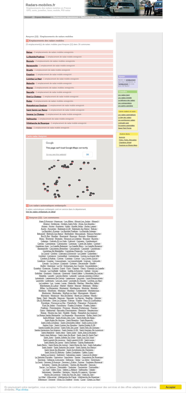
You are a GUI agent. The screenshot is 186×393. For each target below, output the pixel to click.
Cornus (77, 258)
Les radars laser (124, 95)
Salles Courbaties (73, 352)
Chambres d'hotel (125, 142)
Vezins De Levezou (52, 375)
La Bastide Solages (88, 231)
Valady (92, 370)
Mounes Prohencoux (80, 308)
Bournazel (64, 236)
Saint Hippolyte (47, 332)
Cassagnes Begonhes (59, 248)
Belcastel (41, 234)
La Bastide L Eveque (50, 231)
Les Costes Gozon (90, 258)
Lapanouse (70, 278)
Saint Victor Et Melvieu (54, 352)
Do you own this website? (56, 155)
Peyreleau (45, 303)
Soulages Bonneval (94, 362)
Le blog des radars (124, 117)
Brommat (50, 239)
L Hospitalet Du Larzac (93, 273)
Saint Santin (47, 347)
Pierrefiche (71, 303)
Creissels (96, 261)
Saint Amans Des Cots (65, 318)
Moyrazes (45, 295)
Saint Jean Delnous (48, 335)
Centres (54, 253)
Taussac (92, 365)
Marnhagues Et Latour (49, 286)
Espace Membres (42, 17)
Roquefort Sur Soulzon (87, 313)
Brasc (41, 239)
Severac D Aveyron (52, 362)
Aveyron (122, 137)
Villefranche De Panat (67, 377)
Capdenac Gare (42, 246)
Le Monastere (52, 288)
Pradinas (44, 308)
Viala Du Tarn (88, 375)
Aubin (67, 226)
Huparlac (42, 276)
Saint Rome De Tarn (77, 345)
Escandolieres (91, 266)
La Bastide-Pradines (35, 57)
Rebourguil (50, 310)
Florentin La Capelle (95, 268)
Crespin (45, 263)
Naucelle (30, 92)
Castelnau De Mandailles (53, 251)
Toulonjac (72, 367)
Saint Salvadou (94, 345)
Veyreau (92, 372)
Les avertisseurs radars (126, 120)
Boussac (73, 236)
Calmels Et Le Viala (58, 241)
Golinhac (38, 273)
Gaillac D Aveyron (75, 271)
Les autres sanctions (125, 106)
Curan (83, 379)
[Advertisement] (76, 25)
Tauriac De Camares (60, 365)
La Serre (39, 362)
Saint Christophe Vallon (70, 323)
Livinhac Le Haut (34, 79)
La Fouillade (53, 271)
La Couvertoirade (75, 261)
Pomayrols (92, 303)
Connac (60, 258)
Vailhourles (31, 119)
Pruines (94, 308)
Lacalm (51, 276)
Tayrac (42, 367)
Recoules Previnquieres (67, 310)
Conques (69, 258)
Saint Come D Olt (89, 323)
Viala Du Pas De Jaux (71, 375)
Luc (51, 283)
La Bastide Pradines (69, 231)
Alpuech (95, 221)
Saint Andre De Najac (86, 318)
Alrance (46, 224)
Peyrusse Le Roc (58, 303)
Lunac (64, 283)
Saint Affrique (48, 318)
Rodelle (66, 313)
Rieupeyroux (92, 310)
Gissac (95, 271)
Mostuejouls (83, 293)
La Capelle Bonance (93, 246)
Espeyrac (47, 268)
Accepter (171, 387)
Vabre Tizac (56, 370)
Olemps (97, 298)
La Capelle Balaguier (59, 246)
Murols (94, 295)
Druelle (29, 70)
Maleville (30, 83)
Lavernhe (40, 281)
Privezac (66, 308)
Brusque (86, 239)
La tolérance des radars (126, 100)
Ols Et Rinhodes (44, 300)
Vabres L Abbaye (70, 370)
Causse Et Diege (90, 355)
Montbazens (75, 288)
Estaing (55, 268)
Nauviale (70, 298)
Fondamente (81, 290)
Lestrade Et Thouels (77, 281)
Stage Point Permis (125, 128)
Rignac (43, 313)
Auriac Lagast (90, 226)
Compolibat (62, 256)
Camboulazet (91, 241)
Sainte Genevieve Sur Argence (47, 330)
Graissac (57, 273)
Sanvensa (58, 357)
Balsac (29, 52)
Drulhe (43, 266)
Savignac (42, 360)
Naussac (61, 298)
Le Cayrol (45, 253)
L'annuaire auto (123, 123)
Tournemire (82, 367)
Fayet (62, 268)
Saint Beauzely (86, 320)
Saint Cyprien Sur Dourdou (66, 325)
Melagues (87, 286)
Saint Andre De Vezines (55, 320)
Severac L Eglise (69, 362)
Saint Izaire (71, 332)
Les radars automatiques (127, 115)
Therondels (62, 367)
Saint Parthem (71, 342)
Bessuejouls (80, 234)
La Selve (85, 360)
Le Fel (59, 266)
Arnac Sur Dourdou (87, 224)
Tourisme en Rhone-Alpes (128, 145)
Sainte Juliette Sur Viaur (65, 337)
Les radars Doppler (125, 98)
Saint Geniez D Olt (70, 330)
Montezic (42, 290)
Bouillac (54, 236)
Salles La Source (48, 355)
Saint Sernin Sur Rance (86, 347)
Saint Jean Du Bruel (66, 335)
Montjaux (62, 290)
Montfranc (52, 290)
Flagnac (75, 268)
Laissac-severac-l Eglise (88, 276)
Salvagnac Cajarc (73, 355)
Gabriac (63, 271)
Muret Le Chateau (82, 295)
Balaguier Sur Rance (81, 229)
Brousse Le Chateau (72, 239)
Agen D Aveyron (46, 221)
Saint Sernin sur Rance (36, 110)
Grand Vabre (77, 273)
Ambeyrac (55, 224)
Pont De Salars (48, 305)
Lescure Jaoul (61, 281)
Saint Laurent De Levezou (54, 340)
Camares (80, 241)
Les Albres (68, 221)
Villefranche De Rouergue (88, 377)
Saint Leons (89, 340)
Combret (42, 256)
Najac (39, 298)
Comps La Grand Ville (90, 256)
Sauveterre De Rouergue (92, 357)
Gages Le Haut (93, 379)
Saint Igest (60, 332)
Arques (45, 226)
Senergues (95, 360)
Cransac (87, 261)
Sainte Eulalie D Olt (87, 325)
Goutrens (48, 273)
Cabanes (44, 241)
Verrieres (66, 372)
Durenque (51, 266)
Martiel (63, 286)
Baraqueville (32, 66)
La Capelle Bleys (76, 246)
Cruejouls (64, 263)
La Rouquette (67, 315)
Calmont (71, 241)
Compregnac (74, 256)
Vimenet (51, 379)
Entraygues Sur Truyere (74, 266)
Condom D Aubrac (48, 258)
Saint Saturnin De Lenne (64, 347)
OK (87, 154)
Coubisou (41, 261)
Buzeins (95, 239)
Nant (45, 298)
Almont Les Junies (82, 221)
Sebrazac (70, 360)
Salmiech (61, 355)
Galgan (88, 271)
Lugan (57, 283)
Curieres (73, 263)
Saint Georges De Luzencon (91, 330)
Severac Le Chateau (35, 114)
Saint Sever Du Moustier (54, 350)
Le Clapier (82, 253)
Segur (77, 360)
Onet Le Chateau (33, 97)
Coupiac (50, 261)
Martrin (70, 286)
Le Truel (46, 370)
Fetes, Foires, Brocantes (128, 140)
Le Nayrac (79, 298)
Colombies (92, 253)
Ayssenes (52, 229)
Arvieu (51, 226)
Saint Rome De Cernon (58, 345)
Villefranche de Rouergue (37, 123)
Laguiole (73, 276)
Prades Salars (90, 305)
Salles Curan (87, 352)
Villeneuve (42, 379)
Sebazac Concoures (55, 360)
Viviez (29, 128)
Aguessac (58, 221)
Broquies (59, 239)
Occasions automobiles (126, 125)
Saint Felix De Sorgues (89, 328)
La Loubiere (44, 283)
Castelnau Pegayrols (74, 251)
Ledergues (49, 281)
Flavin (83, 268)
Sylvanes (46, 365)
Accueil (28, 17)
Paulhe (79, 300)
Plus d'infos (22, 389)
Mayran (29, 88)
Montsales (56, 293)
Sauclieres (68, 357)
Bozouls (30, 61)
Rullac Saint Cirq (94, 315)
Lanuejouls (39, 278)
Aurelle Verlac (77, 226)
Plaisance (82, 303)
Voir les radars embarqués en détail (41, 212)
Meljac (95, 286)
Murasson (55, 295)
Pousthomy (61, 305)
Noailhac (89, 298)
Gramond (66, 273)
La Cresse (54, 263)
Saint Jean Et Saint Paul (87, 335)
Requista (82, 310)
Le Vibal (42, 377)
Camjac (41, 244)
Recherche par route (90, 17)
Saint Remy (42, 345)
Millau (42, 288)
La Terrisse (51, 367)
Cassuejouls (75, 248)
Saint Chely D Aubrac (50, 323)
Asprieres (60, 226)
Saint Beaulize (72, 320)
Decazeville (83, 263)
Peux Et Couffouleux (92, 300)
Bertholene (69, 234)
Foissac (43, 271)
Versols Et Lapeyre (79, 372)
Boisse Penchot (94, 234)
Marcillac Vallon (92, 283)
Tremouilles (94, 367)
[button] (49, 169)
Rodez (29, 101)
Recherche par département (65, 17)
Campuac (73, 244)
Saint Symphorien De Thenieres (80, 350)
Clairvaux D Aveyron (67, 253)
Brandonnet (92, 236)
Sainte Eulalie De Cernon (49, 328)
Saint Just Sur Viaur (85, 337)
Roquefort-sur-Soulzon (36, 105)
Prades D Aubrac (75, 305)
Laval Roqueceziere (94, 278)
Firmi (69, 268)
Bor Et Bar (45, 236)
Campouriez (62, 244)
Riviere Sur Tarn (55, 313)
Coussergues (60, 261)
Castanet (85, 248)
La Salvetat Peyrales (44, 357)
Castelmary (95, 248)
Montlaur (71, 290)
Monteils (94, 288)
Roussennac (80, 315)
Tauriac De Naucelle (78, 365)
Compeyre (51, 256)
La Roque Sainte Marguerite (48, 315)
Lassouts (80, 278)
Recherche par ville (111, 17)
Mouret (93, 293)
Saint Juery (48, 337)
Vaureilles (57, 372)
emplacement (130, 80)
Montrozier (46, 293)
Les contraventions (125, 103)
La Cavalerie (89, 251)
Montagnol (64, 288)
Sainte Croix (48, 325)
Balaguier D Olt (64, 229)
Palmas (71, 300)
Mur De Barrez (67, 295)
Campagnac (51, 244)
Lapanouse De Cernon (55, 278)
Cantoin (97, 244)
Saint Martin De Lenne (53, 342)
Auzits (43, 229)
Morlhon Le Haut (70, 293)
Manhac (80, 283)
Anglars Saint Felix (69, 224)
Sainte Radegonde (86, 342)
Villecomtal (51, 377)
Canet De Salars (85, 244)
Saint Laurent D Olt (75, 340)
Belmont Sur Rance (55, 234)
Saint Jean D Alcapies (87, 332)
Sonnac (81, 362)
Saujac (78, 357)
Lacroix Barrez (62, 276)
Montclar (85, 288)
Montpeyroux (93, 290)
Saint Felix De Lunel (69, 328)
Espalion (30, 74)
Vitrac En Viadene (64, 379)
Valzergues (46, 372)
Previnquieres (55, 308)
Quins (42, 310)
